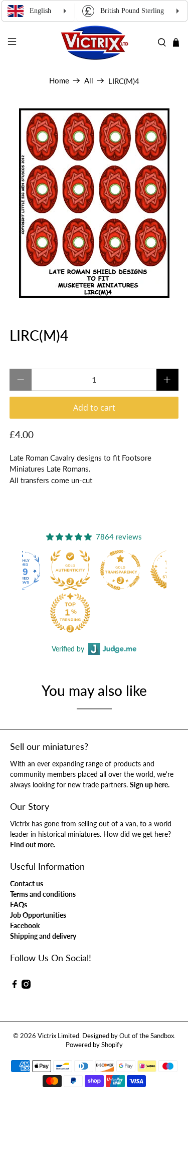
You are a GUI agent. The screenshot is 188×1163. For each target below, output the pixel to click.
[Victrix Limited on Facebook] (14, 986)
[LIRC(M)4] (94, 203)
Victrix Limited (58, 1036)
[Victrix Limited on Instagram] (26, 986)
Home (59, 80)
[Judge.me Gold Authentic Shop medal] (70, 570)
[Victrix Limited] (94, 42)
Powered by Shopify (94, 1045)
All (88, 80)
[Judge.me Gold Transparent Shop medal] (120, 570)
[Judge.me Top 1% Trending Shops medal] (70, 612)
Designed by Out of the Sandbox (128, 1036)
